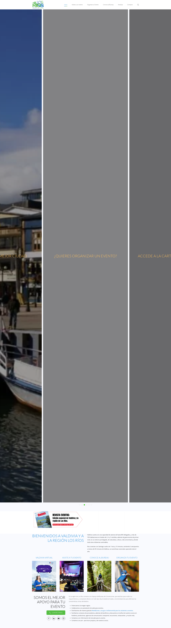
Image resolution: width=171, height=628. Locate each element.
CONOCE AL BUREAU (99, 557)
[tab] (79, 504)
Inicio (65, 5)
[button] (138, 4)
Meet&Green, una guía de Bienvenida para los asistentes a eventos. (112, 610)
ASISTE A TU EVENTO (71, 557)
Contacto (130, 5)
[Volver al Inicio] (38, 4)
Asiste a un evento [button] (77, 5)
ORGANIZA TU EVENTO (127, 557)
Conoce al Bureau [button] (108, 5)
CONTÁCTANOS (57, 613)
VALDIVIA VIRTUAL (44, 557)
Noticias (120, 5)
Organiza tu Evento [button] (93, 5)
